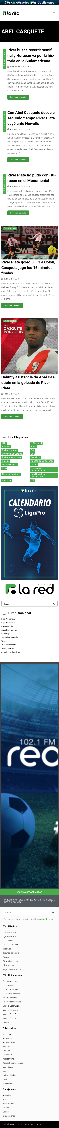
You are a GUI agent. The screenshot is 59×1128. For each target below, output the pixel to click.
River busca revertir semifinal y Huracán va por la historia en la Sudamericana (30, 55)
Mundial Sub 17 (9, 1014)
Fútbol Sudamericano (12, 1002)
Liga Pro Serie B (9, 936)
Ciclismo (6, 1051)
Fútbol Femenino (10, 998)
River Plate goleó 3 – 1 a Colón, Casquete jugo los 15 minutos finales (28, 267)
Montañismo (8, 1067)
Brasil (5, 1099)
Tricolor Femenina (10, 961)
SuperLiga (7, 949)
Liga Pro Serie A (9, 932)
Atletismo (7, 1034)
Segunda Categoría (11, 953)
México (6, 1112)
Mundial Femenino (10, 1010)
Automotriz (7, 1038)
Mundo (6, 1022)
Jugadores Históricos (12, 969)
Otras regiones (9, 1116)
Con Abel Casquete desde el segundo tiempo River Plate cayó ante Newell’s (31, 118)
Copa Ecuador (9, 940)
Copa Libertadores (10, 945)
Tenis (5, 1079)
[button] (53, 13)
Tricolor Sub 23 (9, 965)
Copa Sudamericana (11, 993)
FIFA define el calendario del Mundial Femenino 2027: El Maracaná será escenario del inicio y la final (29, 900)
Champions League (11, 981)
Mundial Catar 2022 (11, 1006)
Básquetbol (7, 1046)
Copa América (9, 985)
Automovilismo (9, 1042)
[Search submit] (54, 604)
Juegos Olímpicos (10, 1059)
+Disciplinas (8, 1083)
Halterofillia (7, 1055)
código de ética (45, 919)
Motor (5, 1071)
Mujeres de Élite (9, 1075)
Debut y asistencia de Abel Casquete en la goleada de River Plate (28, 382)
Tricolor (6, 957)
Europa (6, 1108)
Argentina (7, 1095)
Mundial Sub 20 (9, 1018)
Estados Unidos (9, 1103)
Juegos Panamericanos (13, 1063)
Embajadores (4, 59)
